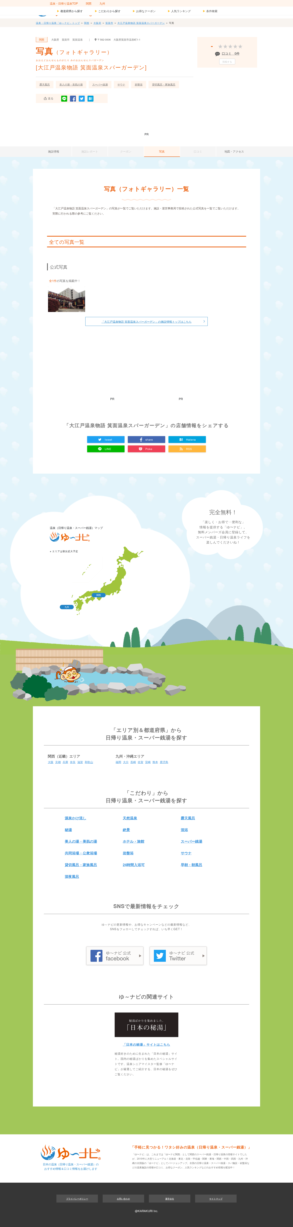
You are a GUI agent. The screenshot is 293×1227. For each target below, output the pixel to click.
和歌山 (89, 762)
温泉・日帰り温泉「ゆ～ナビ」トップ (58, 22)
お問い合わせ (123, 1198)
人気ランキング (179, 11)
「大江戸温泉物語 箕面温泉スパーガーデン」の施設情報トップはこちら (146, 321)
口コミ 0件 (231, 53)
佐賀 (140, 762)
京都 (58, 762)
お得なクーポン (144, 11)
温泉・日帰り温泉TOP (64, 3)
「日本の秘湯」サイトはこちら (146, 1044)
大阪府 (97, 22)
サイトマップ (215, 1198)
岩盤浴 (139, 84)
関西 (88, 3)
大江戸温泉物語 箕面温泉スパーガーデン (141, 22)
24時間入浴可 (134, 864)
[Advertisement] (146, 120)
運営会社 (169, 1198)
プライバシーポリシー (77, 1198)
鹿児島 (164, 762)
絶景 (126, 829)
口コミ (198, 151)
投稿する (227, 61)
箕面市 (109, 22)
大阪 (50, 762)
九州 (102, 3)
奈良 (73, 762)
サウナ (121, 84)
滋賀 (80, 762)
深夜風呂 (72, 876)
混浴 (184, 829)
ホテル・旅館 (133, 841)
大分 (126, 762)
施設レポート (89, 151)
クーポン (125, 151)
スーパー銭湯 (100, 84)
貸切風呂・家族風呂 (163, 84)
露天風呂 (44, 84)
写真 (162, 151)
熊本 (155, 762)
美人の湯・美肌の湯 (71, 84)
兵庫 (65, 762)
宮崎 (148, 762)
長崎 (133, 762)
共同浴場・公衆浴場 (81, 853)
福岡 (118, 762)
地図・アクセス (234, 151)
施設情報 (53, 151)
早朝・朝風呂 (191, 864)
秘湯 (68, 829)
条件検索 (210, 11)
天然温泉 (130, 818)
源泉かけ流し (75, 818)
